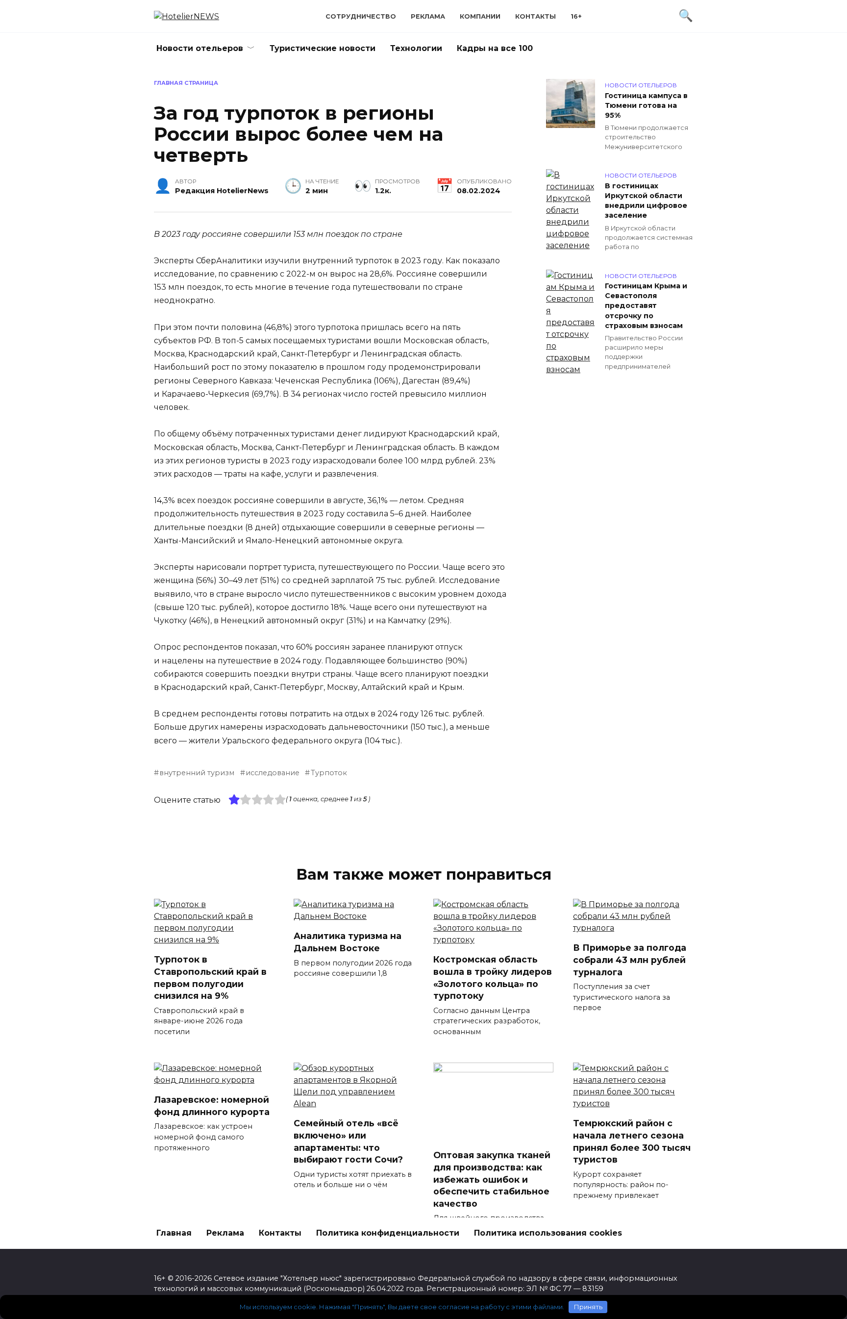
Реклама (428, 16)
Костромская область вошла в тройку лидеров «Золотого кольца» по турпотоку (492, 977)
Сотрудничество (360, 16)
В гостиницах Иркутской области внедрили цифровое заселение (646, 200)
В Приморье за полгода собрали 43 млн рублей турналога (629, 959)
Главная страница (186, 82)
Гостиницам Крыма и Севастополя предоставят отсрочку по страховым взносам (646, 306)
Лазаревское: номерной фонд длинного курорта (212, 1105)
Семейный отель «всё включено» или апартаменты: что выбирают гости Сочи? (348, 1141)
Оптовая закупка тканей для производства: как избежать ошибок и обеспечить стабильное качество (491, 1179)
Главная (174, 1233)
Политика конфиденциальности (387, 1233)
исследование (272, 772)
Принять (588, 1307)
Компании (480, 16)
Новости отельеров (199, 48)
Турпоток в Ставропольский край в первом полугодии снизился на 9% (210, 977)
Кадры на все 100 (495, 48)
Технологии (416, 48)
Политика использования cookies (548, 1233)
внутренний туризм (196, 772)
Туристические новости (322, 48)
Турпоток (329, 772)
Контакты (535, 16)
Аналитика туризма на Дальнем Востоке (347, 942)
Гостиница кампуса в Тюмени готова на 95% (646, 105)
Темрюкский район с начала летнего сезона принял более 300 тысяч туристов (632, 1141)
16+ (576, 16)
